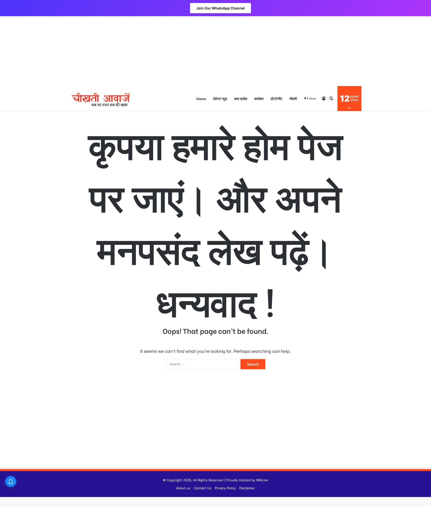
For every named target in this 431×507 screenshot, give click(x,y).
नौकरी (293, 98)
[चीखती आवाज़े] (101, 98)
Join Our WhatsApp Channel (220, 8)
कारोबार (259, 98)
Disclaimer (247, 488)
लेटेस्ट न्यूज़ (220, 98)
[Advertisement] (215, 51)
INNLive (262, 480)
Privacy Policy (225, 488)
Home (201, 98)
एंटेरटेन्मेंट (276, 98)
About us (183, 488)
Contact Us (202, 488)
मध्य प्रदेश (240, 98)
